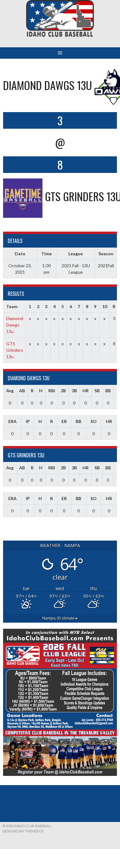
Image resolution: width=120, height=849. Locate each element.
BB (108, 390)
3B (74, 390)
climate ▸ (60, 618)
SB (97, 390)
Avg (10, 390)
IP (28, 421)
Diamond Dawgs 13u (14, 325)
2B (63, 390)
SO (93, 421)
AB (22, 390)
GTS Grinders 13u (14, 350)
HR (85, 390)
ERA (12, 421)
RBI (51, 390)
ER (64, 421)
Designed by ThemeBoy (23, 831)
